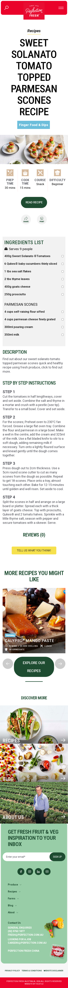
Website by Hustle (34, 984)
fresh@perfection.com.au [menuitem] (25, 934)
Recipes (34, 31)
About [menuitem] (11, 912)
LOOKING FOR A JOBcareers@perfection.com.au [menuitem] (27, 941)
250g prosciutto (15, 294)
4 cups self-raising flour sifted (24, 311)
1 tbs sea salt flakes (17, 271)
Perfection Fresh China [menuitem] (23, 950)
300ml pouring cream (18, 327)
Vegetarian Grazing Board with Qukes (27, 642)
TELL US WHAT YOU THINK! (34, 550)
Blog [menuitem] (10, 905)
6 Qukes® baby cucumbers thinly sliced (30, 263)
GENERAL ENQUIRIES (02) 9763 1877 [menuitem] (20, 929)
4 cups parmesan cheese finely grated (29, 319)
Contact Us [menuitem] (14, 922)
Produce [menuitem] (13, 884)
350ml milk (11, 334)
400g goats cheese (17, 286)
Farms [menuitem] (11, 898)
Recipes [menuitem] (12, 891)
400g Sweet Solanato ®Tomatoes (27, 256)
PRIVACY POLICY (12, 971)
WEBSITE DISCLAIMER (53, 971)
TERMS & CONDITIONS (32, 971)
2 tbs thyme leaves (17, 279)
